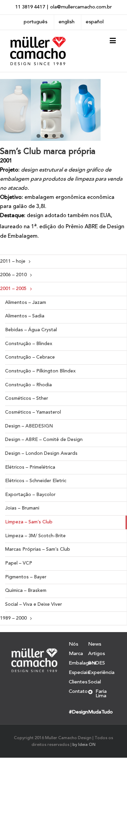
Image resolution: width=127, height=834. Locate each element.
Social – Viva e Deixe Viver (33, 604)
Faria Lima (101, 694)
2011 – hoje (12, 261)
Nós (73, 644)
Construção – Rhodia (28, 385)
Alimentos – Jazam (25, 302)
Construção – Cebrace (30, 357)
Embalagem (78, 663)
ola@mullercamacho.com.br (81, 7)
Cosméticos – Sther (26, 398)
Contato (78, 691)
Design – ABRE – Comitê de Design (44, 439)
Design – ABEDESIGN (29, 426)
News (94, 644)
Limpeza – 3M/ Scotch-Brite (35, 535)
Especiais (78, 672)
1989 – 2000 (13, 618)
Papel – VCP (18, 563)
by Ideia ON (84, 745)
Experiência (101, 672)
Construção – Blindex (28, 343)
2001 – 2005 (13, 288)
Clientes (78, 682)
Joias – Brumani (22, 508)
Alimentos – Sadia (24, 316)
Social (94, 682)
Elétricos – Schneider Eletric (35, 480)
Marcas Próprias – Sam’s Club (37, 549)
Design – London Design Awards (41, 453)
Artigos (96, 653)
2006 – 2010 (13, 274)
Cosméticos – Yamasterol (33, 412)
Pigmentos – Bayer (25, 577)
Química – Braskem (25, 590)
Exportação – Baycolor (30, 494)
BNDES (96, 663)
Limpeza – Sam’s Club (28, 522)
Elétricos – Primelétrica (30, 467)
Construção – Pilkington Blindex (40, 371)
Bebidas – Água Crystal (31, 330)
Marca (76, 653)
